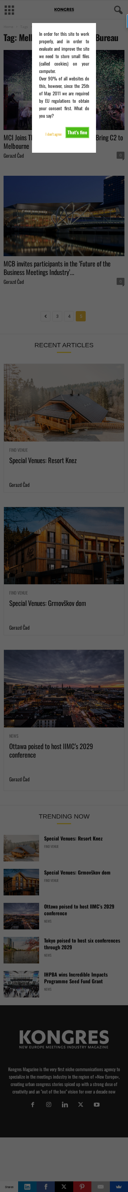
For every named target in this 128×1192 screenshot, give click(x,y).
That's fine (77, 132)
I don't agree (54, 134)
